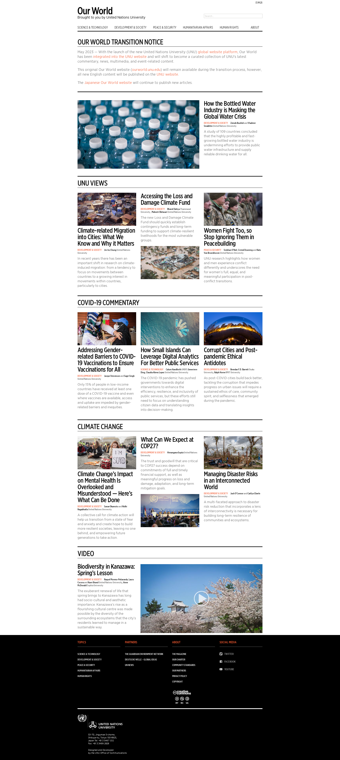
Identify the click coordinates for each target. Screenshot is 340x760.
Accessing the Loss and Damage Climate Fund (166, 199)
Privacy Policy (179, 676)
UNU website (167, 74)
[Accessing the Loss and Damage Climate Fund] (170, 278)
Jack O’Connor (236, 493)
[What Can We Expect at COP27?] (170, 526)
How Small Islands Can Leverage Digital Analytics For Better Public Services (170, 356)
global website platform (217, 52)
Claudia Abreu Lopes (155, 372)
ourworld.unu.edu (146, 70)
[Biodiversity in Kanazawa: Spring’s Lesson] (201, 599)
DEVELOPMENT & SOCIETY (130, 27)
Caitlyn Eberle (254, 493)
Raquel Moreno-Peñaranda (116, 579)
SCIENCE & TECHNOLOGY (93, 27)
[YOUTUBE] (222, 669)
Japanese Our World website (108, 83)
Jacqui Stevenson (112, 375)
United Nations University (225, 125)
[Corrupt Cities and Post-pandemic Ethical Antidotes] (233, 344)
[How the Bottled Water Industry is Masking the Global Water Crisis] (138, 167)
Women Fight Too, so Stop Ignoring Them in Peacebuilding (229, 237)
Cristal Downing (245, 249)
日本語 (258, 2)
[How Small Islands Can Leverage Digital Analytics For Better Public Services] (170, 344)
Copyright (177, 681)
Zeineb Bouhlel (237, 122)
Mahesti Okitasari (159, 211)
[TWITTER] (222, 654)
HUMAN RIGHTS (229, 27)
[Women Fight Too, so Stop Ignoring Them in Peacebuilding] (233, 224)
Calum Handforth (173, 369)
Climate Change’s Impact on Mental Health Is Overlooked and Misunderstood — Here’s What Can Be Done (105, 487)
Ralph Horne (219, 372)
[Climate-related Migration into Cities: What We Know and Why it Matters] (107, 224)
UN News (129, 665)
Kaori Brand (93, 582)
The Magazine (179, 654)
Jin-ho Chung (110, 249)
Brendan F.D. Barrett (239, 369)
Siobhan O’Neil (230, 249)
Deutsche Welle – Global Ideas (141, 659)
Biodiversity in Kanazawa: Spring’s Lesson (106, 570)
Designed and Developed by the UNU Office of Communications (107, 751)
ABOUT (255, 27)
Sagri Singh (129, 375)
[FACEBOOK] (222, 662)
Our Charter (178, 659)
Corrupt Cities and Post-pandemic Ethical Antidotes (231, 356)
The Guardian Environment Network (144, 654)
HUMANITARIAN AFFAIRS (198, 27)
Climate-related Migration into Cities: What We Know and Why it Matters (106, 237)
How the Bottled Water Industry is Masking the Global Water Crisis (230, 110)
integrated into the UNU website (120, 57)
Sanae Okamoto (111, 506)
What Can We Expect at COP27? (167, 443)
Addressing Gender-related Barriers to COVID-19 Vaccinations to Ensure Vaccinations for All (107, 359)
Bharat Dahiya (173, 208)
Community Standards (183, 665)
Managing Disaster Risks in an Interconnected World (231, 480)
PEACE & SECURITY (164, 27)
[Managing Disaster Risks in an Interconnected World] (233, 468)
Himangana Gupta (175, 452)
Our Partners (179, 670)
